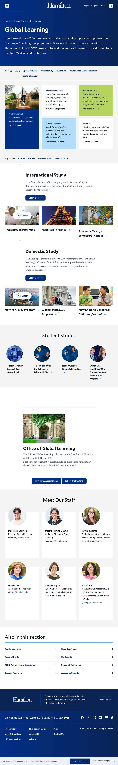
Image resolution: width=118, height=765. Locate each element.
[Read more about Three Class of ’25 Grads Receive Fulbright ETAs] (42, 353)
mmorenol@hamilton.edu (56, 541)
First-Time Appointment (46, 480)
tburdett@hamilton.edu (92, 541)
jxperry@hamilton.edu (55, 595)
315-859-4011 (61, 717)
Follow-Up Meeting (74, 480)
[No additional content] (8, 547)
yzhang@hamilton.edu (92, 602)
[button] (7, 6)
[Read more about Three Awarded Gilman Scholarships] (70, 353)
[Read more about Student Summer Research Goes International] (14, 353)
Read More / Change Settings (104, 761)
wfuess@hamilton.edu (18, 592)
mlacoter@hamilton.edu (18, 537)
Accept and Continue (79, 761)
